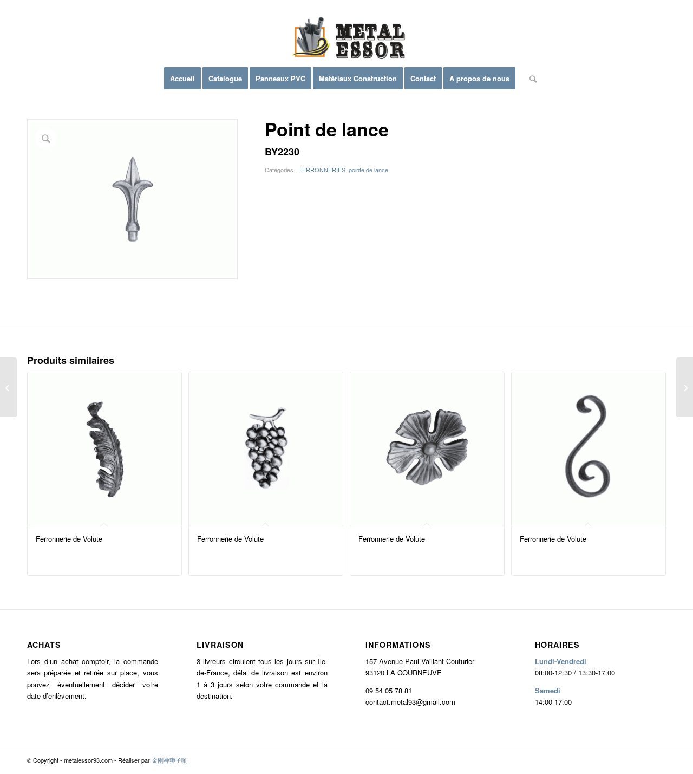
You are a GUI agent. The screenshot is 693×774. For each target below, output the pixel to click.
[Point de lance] (8, 387)
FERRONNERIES (321, 169)
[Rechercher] (529, 78)
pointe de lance (368, 169)
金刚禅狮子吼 (169, 760)
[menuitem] (182, 78)
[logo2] (346, 40)
